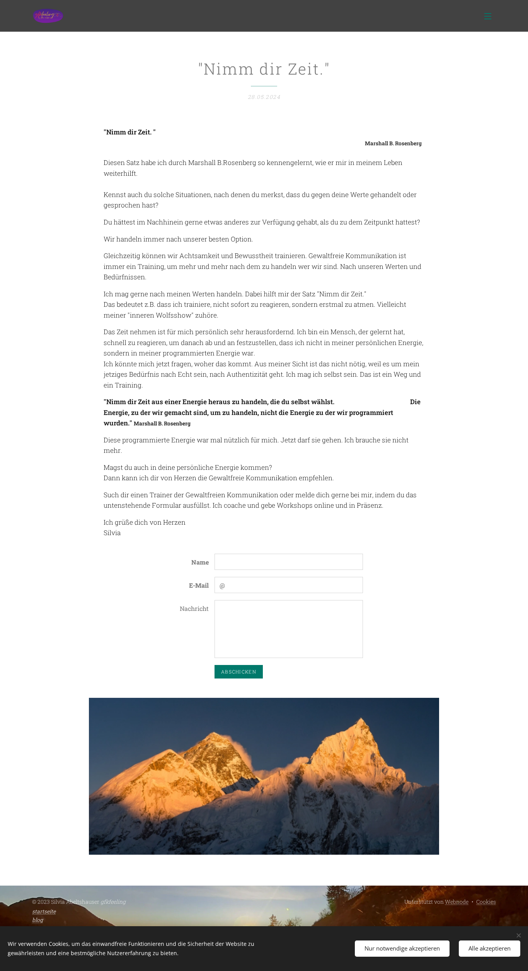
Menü (490, 16)
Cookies (486, 901)
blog (37, 919)
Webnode (456, 901)
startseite (44, 911)
